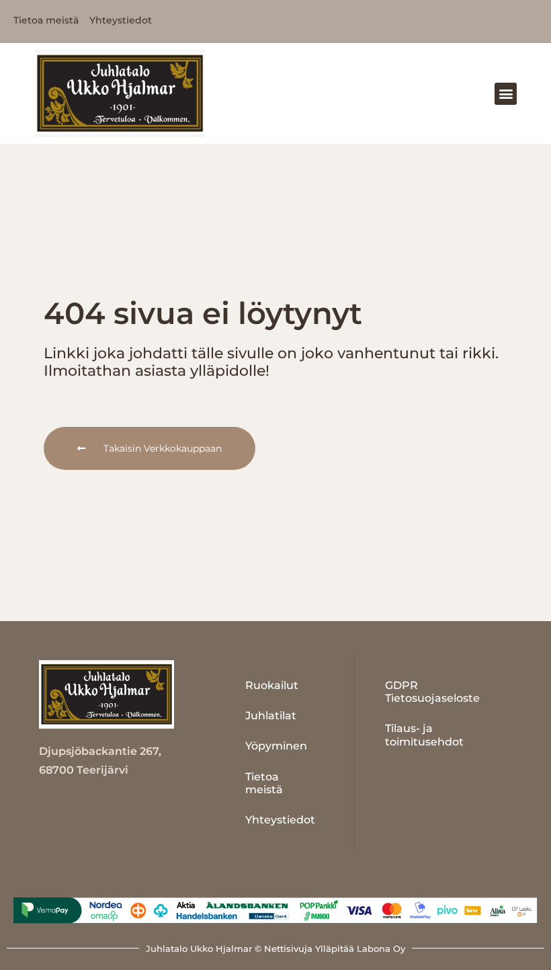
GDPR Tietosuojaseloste (432, 691)
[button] (506, 94)
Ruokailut (271, 685)
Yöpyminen (276, 745)
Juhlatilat (270, 715)
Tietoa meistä (264, 783)
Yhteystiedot (280, 819)
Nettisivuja (288, 948)
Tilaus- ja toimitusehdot (424, 734)
